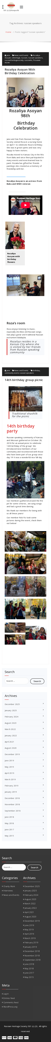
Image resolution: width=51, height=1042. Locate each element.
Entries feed (9, 998)
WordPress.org (10, 1006)
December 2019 (12, 754)
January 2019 (11, 791)
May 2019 (9, 767)
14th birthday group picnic (24, 380)
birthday (36, 370)
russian (24, 58)
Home (8, 32)
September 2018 (13, 810)
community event (12, 373)
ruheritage (16, 58)
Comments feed (10, 1002)
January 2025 (11, 710)
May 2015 (9, 835)
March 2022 (10, 729)
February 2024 (11, 716)
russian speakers (35, 58)
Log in (6, 993)
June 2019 (9, 760)
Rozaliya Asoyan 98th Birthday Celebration (20, 71)
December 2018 (12, 798)
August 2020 (10, 748)
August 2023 (10, 723)
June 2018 (9, 817)
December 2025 (12, 704)
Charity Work (9, 886)
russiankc (28, 60)
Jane (8, 55)
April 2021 (9, 741)
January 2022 (11, 735)
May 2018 (9, 823)
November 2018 (12, 804)
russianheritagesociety (14, 60)
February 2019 (11, 785)
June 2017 (9, 829)
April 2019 (9, 773)
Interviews (8, 890)
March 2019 (10, 779)
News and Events (21, 55)
